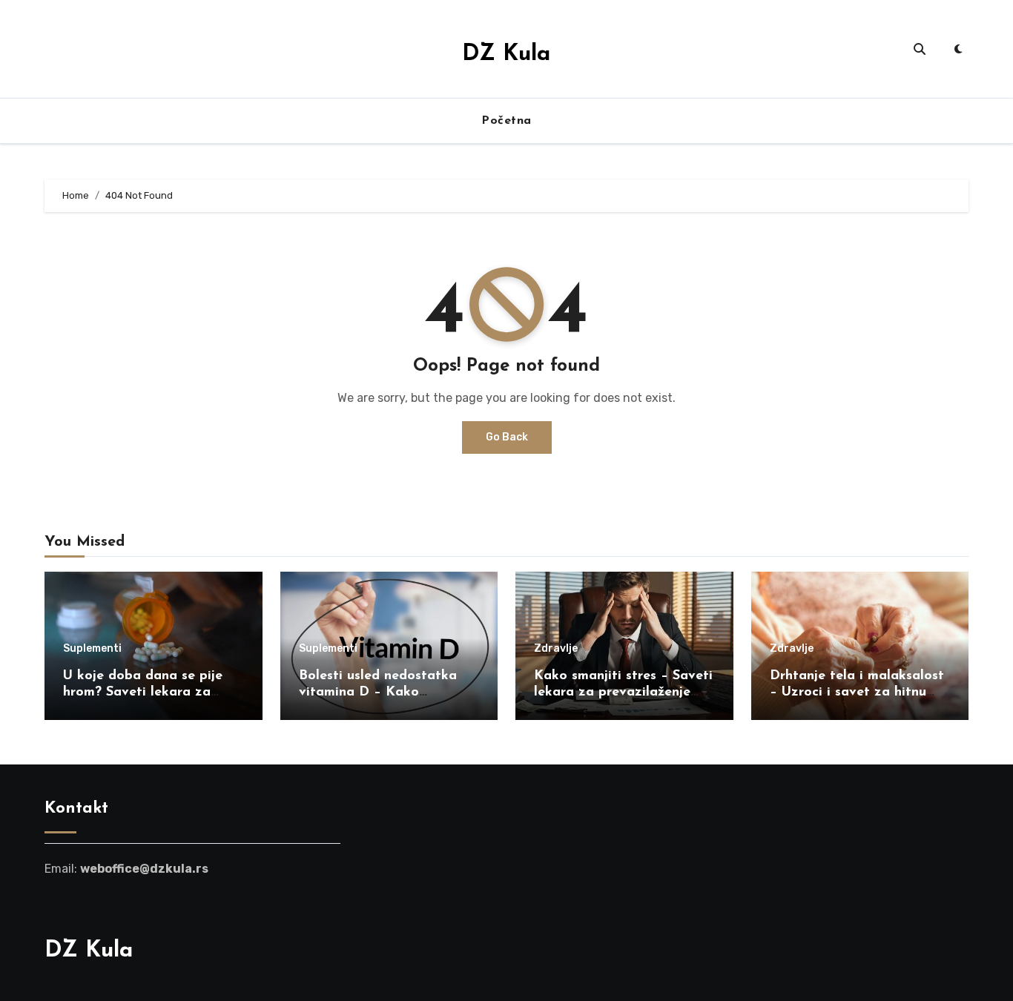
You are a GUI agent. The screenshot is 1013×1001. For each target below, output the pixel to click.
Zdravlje (556, 649)
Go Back (507, 437)
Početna (506, 121)
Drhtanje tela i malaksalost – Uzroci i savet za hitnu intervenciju (857, 692)
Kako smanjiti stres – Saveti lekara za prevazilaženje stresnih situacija (623, 692)
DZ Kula (506, 54)
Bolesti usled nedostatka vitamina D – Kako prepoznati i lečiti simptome (388, 692)
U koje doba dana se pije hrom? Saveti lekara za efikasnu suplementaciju (142, 692)
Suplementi (92, 649)
